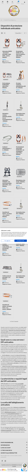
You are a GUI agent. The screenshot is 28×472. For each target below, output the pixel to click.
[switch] (24, 470)
